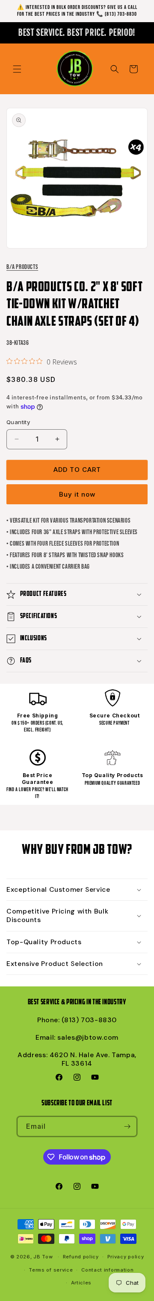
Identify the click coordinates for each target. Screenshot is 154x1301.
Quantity (18, 422)
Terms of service (51, 1270)
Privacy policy (125, 1257)
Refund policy (81, 1257)
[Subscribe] (127, 1126)
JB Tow (43, 1257)
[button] (17, 69)
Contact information (107, 1270)
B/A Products (22, 267)
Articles (81, 1283)
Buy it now (77, 494)
